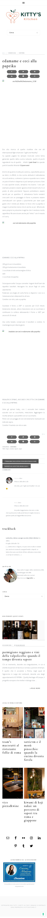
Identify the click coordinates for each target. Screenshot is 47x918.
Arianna (16, 478)
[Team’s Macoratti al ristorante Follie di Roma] (12, 723)
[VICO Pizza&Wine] (12, 784)
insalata (12, 449)
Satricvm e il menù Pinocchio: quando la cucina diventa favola (34, 751)
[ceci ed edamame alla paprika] (23, 237)
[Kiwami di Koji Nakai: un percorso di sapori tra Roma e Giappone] (34, 784)
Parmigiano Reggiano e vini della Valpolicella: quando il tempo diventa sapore (21, 655)
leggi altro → (31, 578)
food (34, 162)
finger (7, 449)
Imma (16, 503)
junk (30, 162)
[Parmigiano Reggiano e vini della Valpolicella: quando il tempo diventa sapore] (23, 630)
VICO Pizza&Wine (10, 804)
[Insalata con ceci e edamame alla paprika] (23, 362)
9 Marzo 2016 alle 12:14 (21, 506)
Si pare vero (24, 165)
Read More (35, 688)
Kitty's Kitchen (23, 16)
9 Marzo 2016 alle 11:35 (21, 482)
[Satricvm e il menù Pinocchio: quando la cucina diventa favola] (34, 723)
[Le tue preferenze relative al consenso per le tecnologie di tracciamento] (43, 914)
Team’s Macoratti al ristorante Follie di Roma (11, 747)
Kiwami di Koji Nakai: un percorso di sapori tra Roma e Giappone (33, 811)
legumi (16, 449)
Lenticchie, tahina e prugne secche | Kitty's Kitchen (22, 538)
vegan (20, 449)
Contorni (22, 53)
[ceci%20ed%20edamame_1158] (23, 112)
